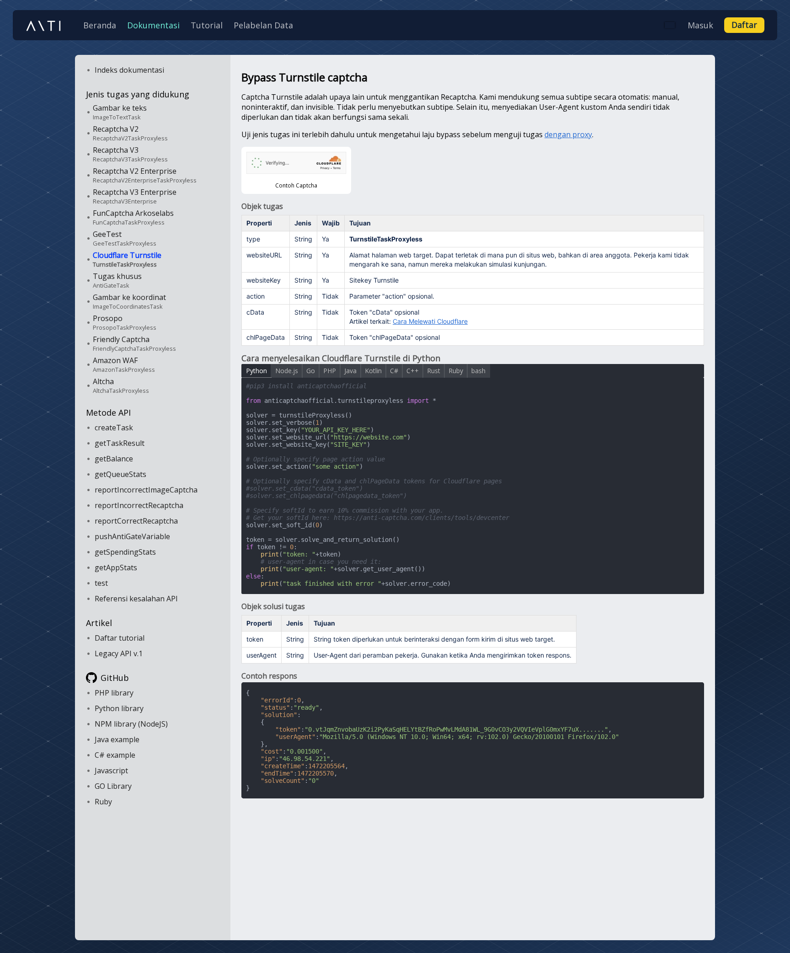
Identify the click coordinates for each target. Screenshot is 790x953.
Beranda (99, 25)
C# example (115, 755)
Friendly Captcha (134, 343)
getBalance (114, 459)
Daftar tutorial (119, 638)
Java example (117, 739)
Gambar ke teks (120, 112)
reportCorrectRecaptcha (136, 521)
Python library (119, 708)
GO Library (113, 786)
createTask (114, 428)
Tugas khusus (117, 280)
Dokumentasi (153, 25)
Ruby (103, 802)
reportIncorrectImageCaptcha (146, 490)
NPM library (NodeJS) (131, 724)
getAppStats (116, 567)
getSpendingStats (125, 552)
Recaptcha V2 (130, 133)
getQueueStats (120, 474)
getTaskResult (119, 443)
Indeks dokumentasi (129, 70)
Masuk (700, 25)
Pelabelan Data (263, 25)
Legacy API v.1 (119, 653)
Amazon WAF (124, 364)
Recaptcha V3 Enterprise (134, 196)
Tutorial (207, 25)
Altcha (121, 385)
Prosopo (124, 322)
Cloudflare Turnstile (127, 259)
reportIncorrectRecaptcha (139, 505)
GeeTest (124, 238)
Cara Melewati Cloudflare (430, 321)
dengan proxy (568, 134)
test (101, 583)
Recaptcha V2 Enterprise (145, 175)
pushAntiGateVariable (132, 536)
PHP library (114, 693)
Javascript (111, 771)
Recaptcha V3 (130, 154)
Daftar (744, 24)
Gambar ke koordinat (129, 301)
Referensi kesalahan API (136, 599)
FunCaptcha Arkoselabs (133, 217)
